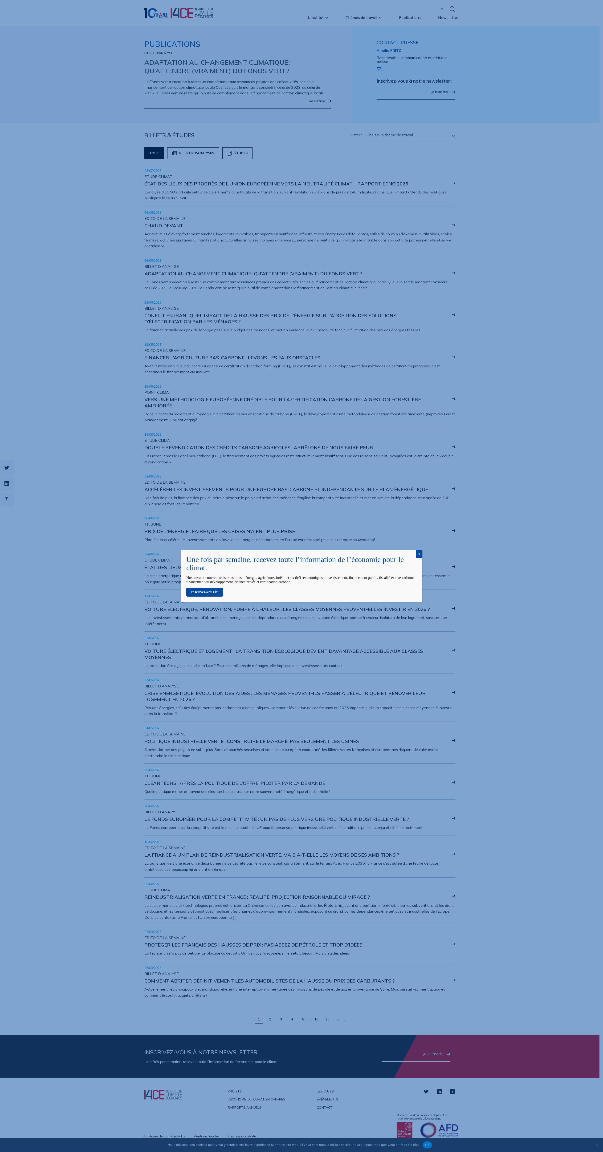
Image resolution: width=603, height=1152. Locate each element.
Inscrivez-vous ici (204, 592)
